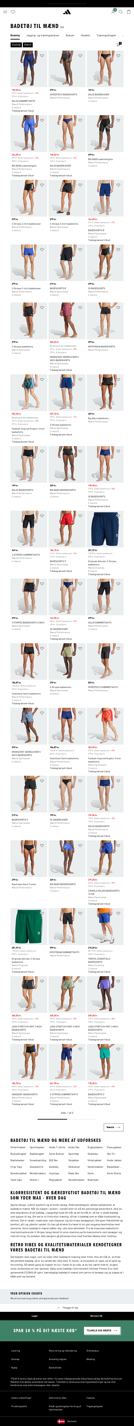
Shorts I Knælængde (37, 1180)
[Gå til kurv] (129, 12)
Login (35, 1316)
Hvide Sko (73, 1147)
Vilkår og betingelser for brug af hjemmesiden (65, 1408)
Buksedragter (18, 1154)
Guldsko (53, 1167)
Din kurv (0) (96, 1316)
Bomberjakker (18, 1173)
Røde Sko (73, 1173)
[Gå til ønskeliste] (13, 12)
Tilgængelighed (94, 1406)
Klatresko (93, 1180)
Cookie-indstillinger (21, 1398)
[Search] (121, 12)
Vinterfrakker (18, 1147)
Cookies (90, 1398)
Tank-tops (16, 1180)
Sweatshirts (36, 1167)
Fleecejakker (114, 1147)
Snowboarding (38, 1160)
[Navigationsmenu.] (5, 12)
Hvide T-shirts (57, 1147)
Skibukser (74, 1167)
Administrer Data (57, 1398)
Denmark (72, 1421)
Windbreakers (38, 1173)
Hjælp (14, 1368)
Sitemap (15, 1359)
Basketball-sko (113, 1167)
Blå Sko (53, 1160)
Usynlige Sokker (54, 1174)
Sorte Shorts (114, 1173)
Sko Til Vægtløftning (114, 1154)
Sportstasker (37, 1147)
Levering (15, 1351)
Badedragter (37, 1154)
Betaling (90, 1359)
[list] (67, 36)
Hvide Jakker (114, 1160)
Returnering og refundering (63, 1351)
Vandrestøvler (95, 1167)
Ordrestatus (92, 1351)
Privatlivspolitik (19, 1406)
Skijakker (73, 1160)
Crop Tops (16, 1167)
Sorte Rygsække (94, 1174)
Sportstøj (73, 1154)
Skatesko (93, 1154)
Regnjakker (55, 1180)
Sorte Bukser (56, 1154)
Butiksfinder (55, 1368)
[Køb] (67, 13)
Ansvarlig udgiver (58, 1359)
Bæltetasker (17, 1160)
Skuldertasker (76, 1180)
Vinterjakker (95, 1160)
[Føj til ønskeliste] (42, 56)
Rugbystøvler (95, 1147)
